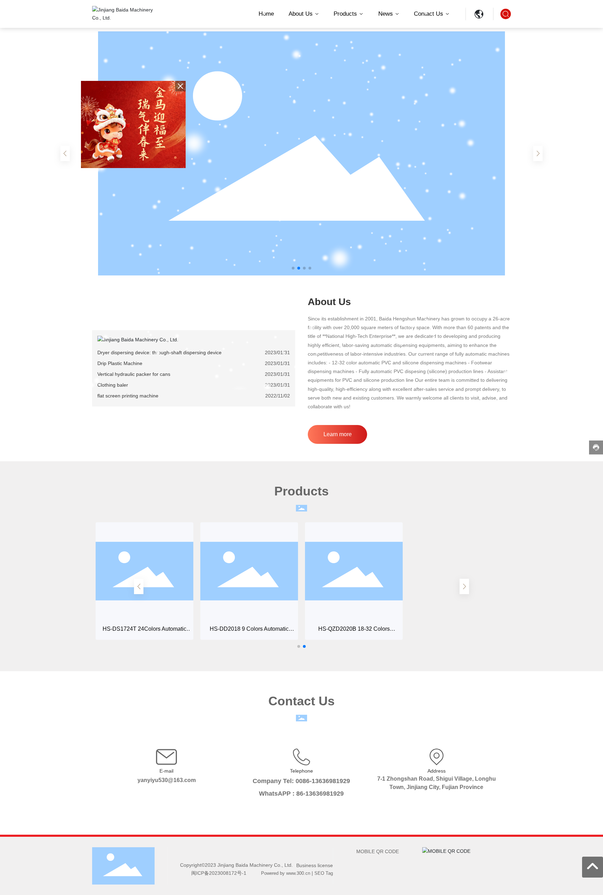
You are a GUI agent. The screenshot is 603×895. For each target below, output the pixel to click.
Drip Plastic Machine (119, 363)
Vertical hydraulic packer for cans (133, 374)
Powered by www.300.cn (285, 873)
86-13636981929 (320, 793)
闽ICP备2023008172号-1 (218, 873)
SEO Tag (323, 873)
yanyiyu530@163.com (166, 780)
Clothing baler (112, 385)
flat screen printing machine (127, 396)
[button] (293, 268)
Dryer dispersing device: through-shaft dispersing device (159, 352)
